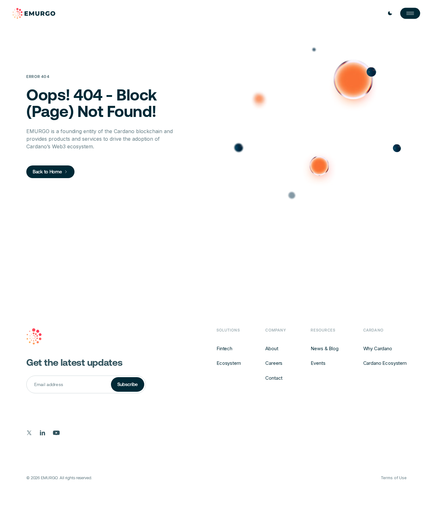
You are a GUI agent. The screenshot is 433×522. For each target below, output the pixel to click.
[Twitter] (29, 433)
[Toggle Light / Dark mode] (389, 13)
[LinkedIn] (42, 432)
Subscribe (127, 384)
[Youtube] (56, 432)
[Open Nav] (410, 13)
